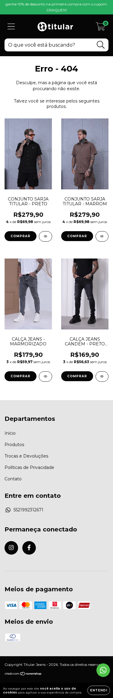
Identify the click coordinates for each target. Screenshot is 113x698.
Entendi (98, 690)
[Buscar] (101, 45)
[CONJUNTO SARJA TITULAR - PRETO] (45, 236)
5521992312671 (28, 510)
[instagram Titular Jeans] (11, 548)
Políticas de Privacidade (29, 467)
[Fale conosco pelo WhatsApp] (103, 670)
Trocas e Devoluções (26, 456)
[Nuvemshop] (23, 674)
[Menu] (11, 26)
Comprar (20, 236)
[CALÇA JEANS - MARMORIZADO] (45, 376)
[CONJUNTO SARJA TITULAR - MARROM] (102, 236)
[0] (100, 28)
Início (10, 433)
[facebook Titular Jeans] (29, 548)
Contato (13, 479)
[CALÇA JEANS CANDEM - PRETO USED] (102, 376)
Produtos (14, 444)
